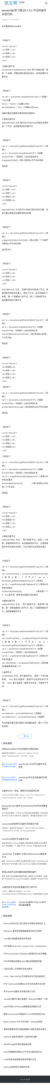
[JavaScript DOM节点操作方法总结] (9, 767)
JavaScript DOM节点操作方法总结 (32, 765)
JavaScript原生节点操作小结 (15, 839)
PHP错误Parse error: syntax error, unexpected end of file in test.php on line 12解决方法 (26, 946)
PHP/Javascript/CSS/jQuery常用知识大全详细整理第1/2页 (26, 953)
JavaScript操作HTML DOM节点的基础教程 (32, 903)
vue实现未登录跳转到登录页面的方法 (20, 1059)
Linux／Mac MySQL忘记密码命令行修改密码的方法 (26, 976)
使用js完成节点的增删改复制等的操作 (19, 872)
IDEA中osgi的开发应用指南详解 (17, 1044)
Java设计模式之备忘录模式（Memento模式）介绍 (26, 999)
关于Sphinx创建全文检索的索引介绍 (19, 991)
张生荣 (28, 1079)
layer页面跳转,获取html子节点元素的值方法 (23, 1052)
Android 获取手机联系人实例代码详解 (20, 1037)
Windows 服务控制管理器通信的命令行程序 (23, 931)
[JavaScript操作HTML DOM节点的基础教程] (9, 906)
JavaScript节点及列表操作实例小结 (32, 779)
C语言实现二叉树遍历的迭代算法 (18, 969)
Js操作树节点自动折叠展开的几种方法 (19, 887)
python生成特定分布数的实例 (16, 1067)
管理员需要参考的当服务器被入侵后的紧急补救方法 (26, 1029)
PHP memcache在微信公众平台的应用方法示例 (24, 984)
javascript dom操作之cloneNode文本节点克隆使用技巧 (24, 807)
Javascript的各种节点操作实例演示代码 (20, 824)
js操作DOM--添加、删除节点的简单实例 (20, 791)
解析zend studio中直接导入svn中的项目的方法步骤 (26, 1014)
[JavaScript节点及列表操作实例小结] (9, 781)
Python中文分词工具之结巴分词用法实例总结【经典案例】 (26, 923)
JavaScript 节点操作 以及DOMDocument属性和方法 (24, 855)
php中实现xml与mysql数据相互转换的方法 (22, 1006)
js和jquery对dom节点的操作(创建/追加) (20, 749)
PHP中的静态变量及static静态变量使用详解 (23, 961)
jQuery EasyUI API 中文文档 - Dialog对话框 (23, 1021)
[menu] (46, 3)
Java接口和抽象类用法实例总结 (17, 938)
